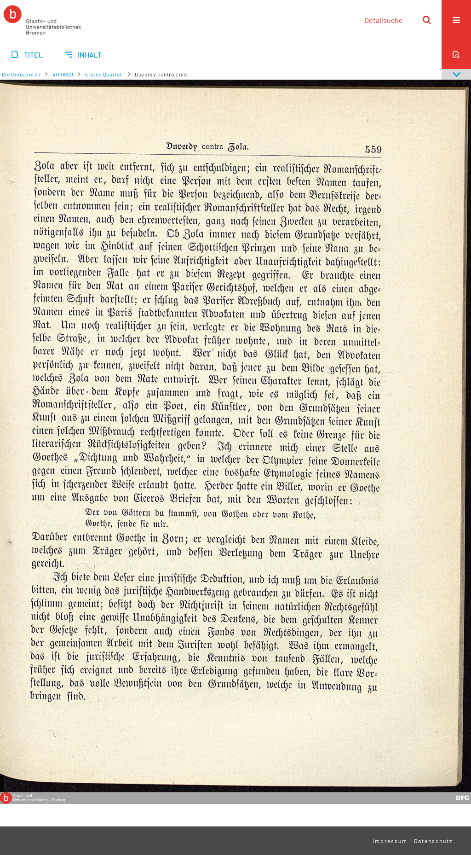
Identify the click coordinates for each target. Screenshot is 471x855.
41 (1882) (62, 74)
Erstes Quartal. (104, 74)
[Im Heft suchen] (456, 54)
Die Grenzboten (21, 74)
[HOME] (42, 20)
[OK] (427, 20)
